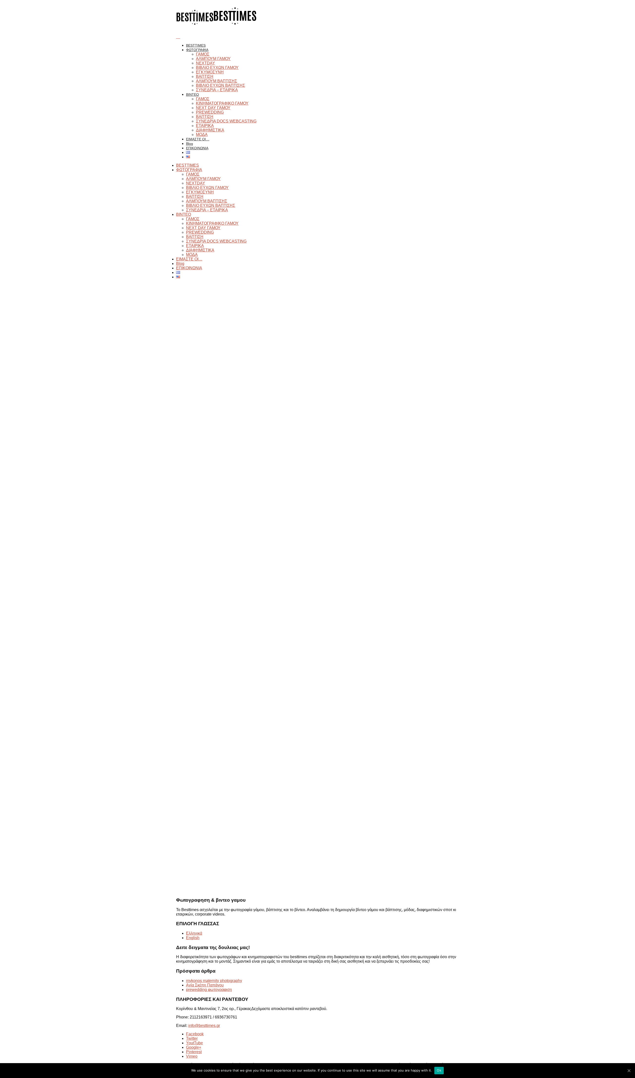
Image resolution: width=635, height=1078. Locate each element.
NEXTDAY (205, 63)
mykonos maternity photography (214, 981)
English (192, 938)
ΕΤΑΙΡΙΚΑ (205, 126)
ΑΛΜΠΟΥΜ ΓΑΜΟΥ (213, 59)
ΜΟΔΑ (202, 134)
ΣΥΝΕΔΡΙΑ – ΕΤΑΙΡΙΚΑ (217, 90)
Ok (439, 1070)
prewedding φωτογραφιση (209, 989)
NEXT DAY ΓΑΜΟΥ (213, 108)
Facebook (195, 1034)
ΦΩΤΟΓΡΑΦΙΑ (197, 50)
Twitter (192, 1038)
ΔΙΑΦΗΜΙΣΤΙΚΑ (210, 130)
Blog (189, 144)
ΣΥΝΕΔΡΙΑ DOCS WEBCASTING (226, 121)
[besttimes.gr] (216, 24)
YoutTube (194, 1043)
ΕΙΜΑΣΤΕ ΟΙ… (197, 139)
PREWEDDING (210, 112)
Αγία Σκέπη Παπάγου (205, 985)
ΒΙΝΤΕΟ (192, 94)
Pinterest (194, 1052)
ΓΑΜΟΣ (202, 54)
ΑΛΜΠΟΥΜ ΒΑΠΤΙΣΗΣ (216, 81)
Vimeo (191, 1056)
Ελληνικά (194, 933)
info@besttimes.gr (204, 1025)
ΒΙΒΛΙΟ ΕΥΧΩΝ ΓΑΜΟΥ (217, 67)
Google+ (193, 1047)
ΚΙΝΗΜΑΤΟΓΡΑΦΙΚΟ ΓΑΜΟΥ (222, 103)
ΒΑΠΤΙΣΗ (204, 76)
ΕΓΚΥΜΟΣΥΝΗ (210, 72)
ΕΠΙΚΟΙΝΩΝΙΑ (197, 148)
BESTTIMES (196, 45)
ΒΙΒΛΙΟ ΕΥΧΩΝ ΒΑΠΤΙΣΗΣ (220, 85)
